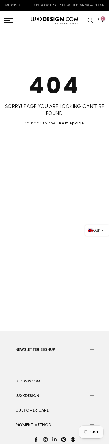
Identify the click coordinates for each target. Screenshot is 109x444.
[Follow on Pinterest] (63, 439)
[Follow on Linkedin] (54, 439)
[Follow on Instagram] (45, 439)
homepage (71, 123)
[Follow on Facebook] (36, 439)
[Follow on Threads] (72, 439)
